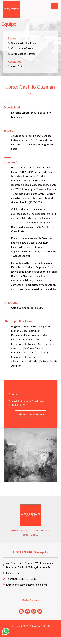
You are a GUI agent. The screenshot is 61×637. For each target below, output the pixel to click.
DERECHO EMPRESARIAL (20, 531)
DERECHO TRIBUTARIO (41, 531)
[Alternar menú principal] (54, 6)
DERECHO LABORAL (30, 535)
